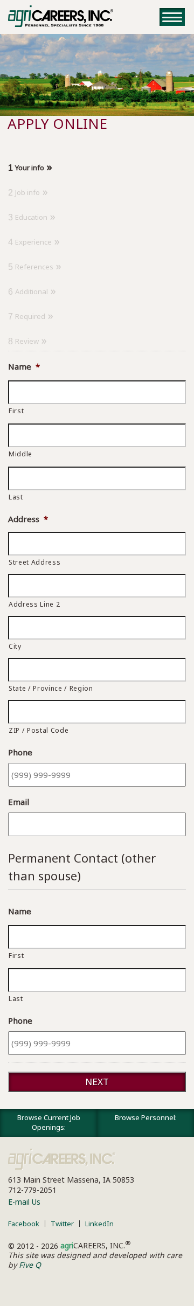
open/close (172, 17)
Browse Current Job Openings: (48, 1122)
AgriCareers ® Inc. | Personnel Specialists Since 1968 (60, 16)
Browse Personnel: (146, 1117)
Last (16, 497)
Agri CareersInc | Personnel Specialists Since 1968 (62, 1159)
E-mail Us (24, 1202)
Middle (20, 454)
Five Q (30, 1265)
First (16, 410)
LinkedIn (99, 1223)
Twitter (62, 1223)
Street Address (34, 562)
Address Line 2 (34, 604)
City (15, 646)
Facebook (23, 1223)
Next (97, 1081)
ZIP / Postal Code (38, 730)
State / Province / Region (51, 688)
